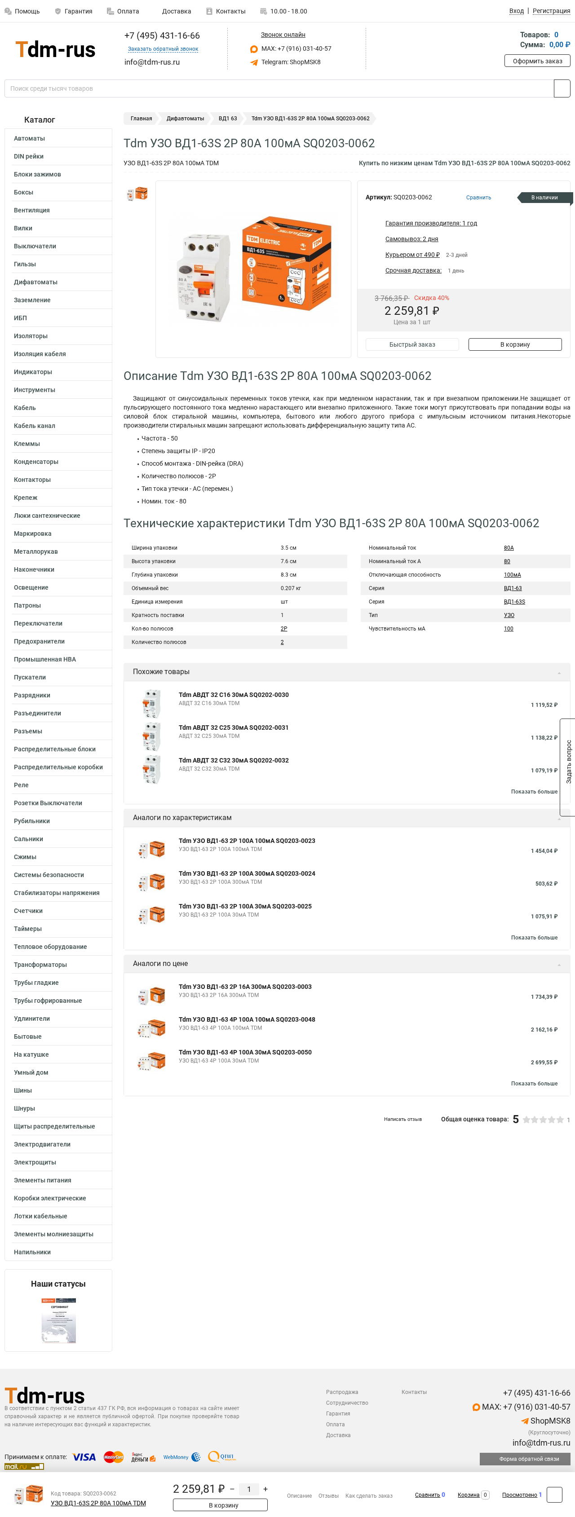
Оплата (128, 11)
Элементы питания (42, 1180)
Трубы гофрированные (48, 1000)
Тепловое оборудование (50, 946)
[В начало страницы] (554, 1495)
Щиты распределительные (54, 1126)
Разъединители (37, 713)
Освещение (31, 587)
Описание (299, 1496)
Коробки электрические (50, 1198)
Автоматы (29, 138)
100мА (512, 575)
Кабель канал (34, 425)
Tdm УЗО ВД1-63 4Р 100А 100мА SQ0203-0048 (247, 1019)
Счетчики (28, 910)
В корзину (515, 344)
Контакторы (32, 479)
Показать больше (534, 792)
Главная (141, 118)
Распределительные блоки (55, 749)
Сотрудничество (347, 1403)
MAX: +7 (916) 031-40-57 (296, 48)
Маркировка (33, 533)
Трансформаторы (40, 964)
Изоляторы (31, 336)
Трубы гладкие (36, 982)
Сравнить (427, 1495)
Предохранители (39, 641)
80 (507, 561)
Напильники (32, 1252)
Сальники (28, 838)
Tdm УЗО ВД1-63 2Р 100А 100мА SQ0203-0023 (247, 840)
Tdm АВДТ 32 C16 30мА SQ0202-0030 (234, 694)
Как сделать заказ (369, 1496)
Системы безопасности (49, 874)
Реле (21, 785)
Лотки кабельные (40, 1216)
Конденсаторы (36, 461)
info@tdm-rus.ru (541, 1442)
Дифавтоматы (36, 282)
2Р (284, 629)
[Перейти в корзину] (510, 40)
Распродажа (342, 1392)
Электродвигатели (42, 1144)
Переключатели (38, 623)
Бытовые (28, 1036)
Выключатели (35, 246)
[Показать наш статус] (58, 1320)
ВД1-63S (514, 602)
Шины (23, 1090)
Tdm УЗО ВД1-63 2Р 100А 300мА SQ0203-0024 (247, 873)
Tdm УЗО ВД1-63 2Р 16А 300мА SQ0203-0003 (245, 986)
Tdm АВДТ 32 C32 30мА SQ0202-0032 (234, 760)
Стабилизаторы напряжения (57, 892)
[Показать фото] (137, 194)
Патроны (27, 605)
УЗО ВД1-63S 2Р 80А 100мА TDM (98, 1503)
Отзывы (328, 1496)
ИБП (20, 318)
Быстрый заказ (412, 344)
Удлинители (32, 1018)
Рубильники (32, 821)
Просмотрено (519, 1495)
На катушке (31, 1054)
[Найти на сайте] (562, 88)
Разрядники (32, 695)
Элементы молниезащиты (53, 1234)
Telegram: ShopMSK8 (290, 62)
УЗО (509, 615)
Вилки (23, 228)
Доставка (176, 11)
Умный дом (31, 1072)
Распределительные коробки (58, 767)
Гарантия (79, 11)
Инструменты (34, 389)
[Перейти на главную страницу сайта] (55, 48)
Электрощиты (35, 1162)
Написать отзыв (403, 1119)
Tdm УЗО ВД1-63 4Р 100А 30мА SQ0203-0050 (245, 1052)
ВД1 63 (228, 118)
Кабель (25, 407)
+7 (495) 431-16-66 (161, 35)
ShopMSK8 (550, 1420)
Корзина (469, 1495)
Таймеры (28, 928)
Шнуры (24, 1108)
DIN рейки (29, 156)
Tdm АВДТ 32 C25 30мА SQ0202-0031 (234, 727)
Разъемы (28, 731)
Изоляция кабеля (40, 353)
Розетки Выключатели (48, 803)
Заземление (32, 300)
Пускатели (30, 677)
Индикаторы (33, 371)
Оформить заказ (537, 61)
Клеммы (27, 443)
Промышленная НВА (45, 659)
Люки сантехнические (47, 515)
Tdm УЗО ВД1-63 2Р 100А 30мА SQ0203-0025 (245, 906)
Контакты (231, 11)
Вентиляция (32, 210)
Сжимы (25, 856)
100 (508, 629)
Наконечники (34, 569)
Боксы (23, 192)
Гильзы (25, 264)
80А (509, 548)
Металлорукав (36, 551)
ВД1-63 (513, 588)
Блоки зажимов (37, 174)
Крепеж (25, 497)
